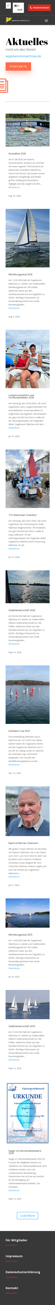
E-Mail (19, 7)
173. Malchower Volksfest (23, 515)
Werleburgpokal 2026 (20, 274)
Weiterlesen (14, 187)
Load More (27, 1216)
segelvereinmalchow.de (23, 56)
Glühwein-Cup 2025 (19, 731)
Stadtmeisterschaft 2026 (22, 610)
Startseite (18, 66)
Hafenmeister (41, 7)
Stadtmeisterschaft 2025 (22, 1026)
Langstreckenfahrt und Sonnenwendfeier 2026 (21, 396)
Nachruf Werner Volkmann (23, 843)
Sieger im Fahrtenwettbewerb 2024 (25, 1152)
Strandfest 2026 (17, 153)
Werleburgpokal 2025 (20, 934)
